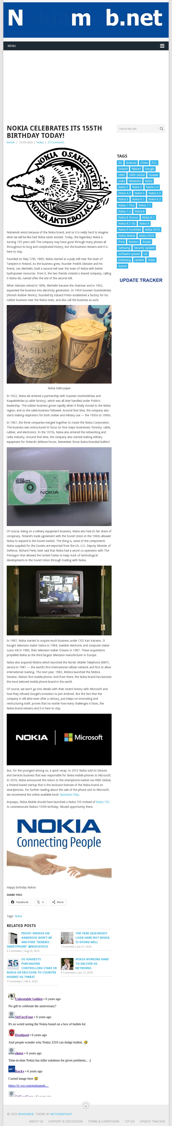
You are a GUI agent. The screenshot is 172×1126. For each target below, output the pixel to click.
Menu (12, 46)
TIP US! (130, 1121)
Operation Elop (69, 794)
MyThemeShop (61, 1114)
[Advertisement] (85, 79)
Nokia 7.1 (144, 205)
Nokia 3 (137, 187)
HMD (121, 175)
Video (151, 260)
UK (145, 254)
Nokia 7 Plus (126, 205)
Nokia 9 (144, 223)
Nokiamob (26, 1114)
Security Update (144, 248)
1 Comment (67, 946)
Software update (129, 254)
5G (120, 162)
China (144, 162)
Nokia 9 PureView (129, 229)
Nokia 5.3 (155, 193)
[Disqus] (59, 1044)
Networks (135, 181)
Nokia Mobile (126, 235)
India (121, 181)
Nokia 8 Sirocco (128, 217)
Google (149, 169)
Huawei (153, 175)
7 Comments (14, 981)
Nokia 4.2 (124, 193)
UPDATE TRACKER (152, 1121)
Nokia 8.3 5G (126, 223)
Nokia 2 (123, 187)
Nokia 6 (123, 199)
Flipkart (136, 169)
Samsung (124, 248)
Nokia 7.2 (124, 211)
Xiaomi (122, 266)
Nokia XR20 (146, 235)
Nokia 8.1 (148, 217)
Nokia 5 (140, 193)
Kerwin (11, 142)
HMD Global (137, 175)
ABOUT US (36, 1121)
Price (121, 241)
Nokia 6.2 (155, 199)
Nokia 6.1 (138, 199)
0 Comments (14, 951)
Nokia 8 (140, 211)
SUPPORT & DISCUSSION (65, 1121)
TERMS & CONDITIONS (103, 1121)
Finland (123, 169)
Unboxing (124, 260)
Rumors (133, 241)
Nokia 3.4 (152, 187)
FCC (154, 162)
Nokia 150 (102, 802)
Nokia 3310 (152, 229)
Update (139, 260)
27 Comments (56, 142)
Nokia (40, 142)
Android (131, 162)
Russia (146, 241)
